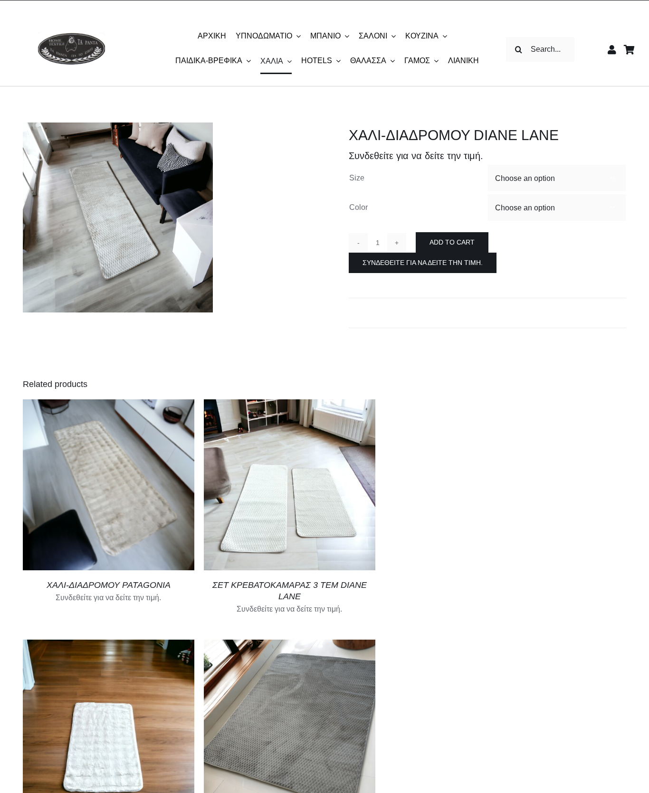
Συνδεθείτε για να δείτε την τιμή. (423, 262)
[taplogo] (71, 36)
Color (358, 207)
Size (356, 178)
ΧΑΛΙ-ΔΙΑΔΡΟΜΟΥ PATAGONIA (109, 585)
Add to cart (452, 242)
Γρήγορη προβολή (146, 486)
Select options (66, 486)
